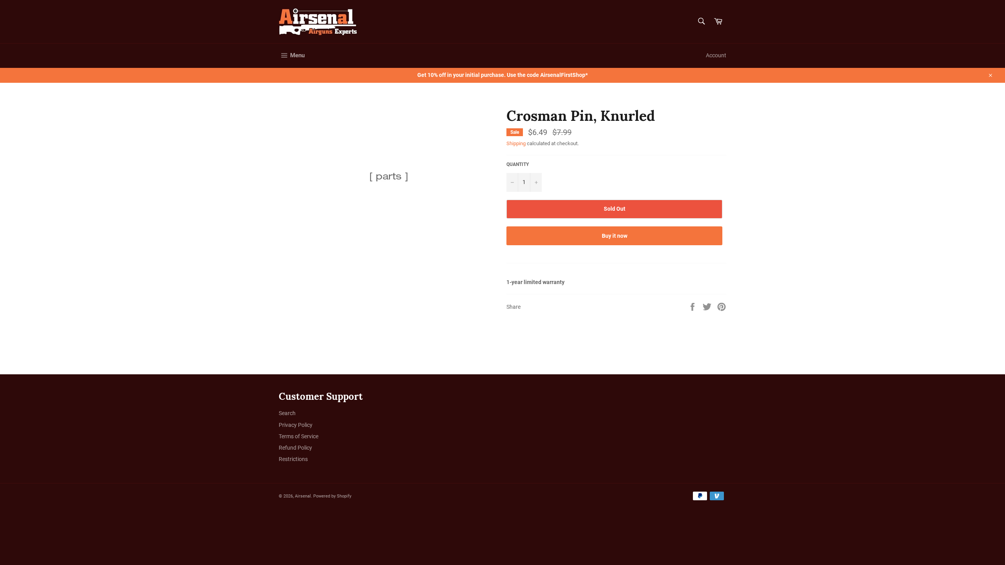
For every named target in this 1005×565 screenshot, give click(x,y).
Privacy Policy (295, 425)
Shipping (516, 143)
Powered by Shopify (332, 496)
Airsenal (303, 496)
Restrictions (293, 459)
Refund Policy (295, 448)
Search (287, 413)
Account (716, 55)
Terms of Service (298, 436)
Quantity (517, 164)
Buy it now (614, 236)
